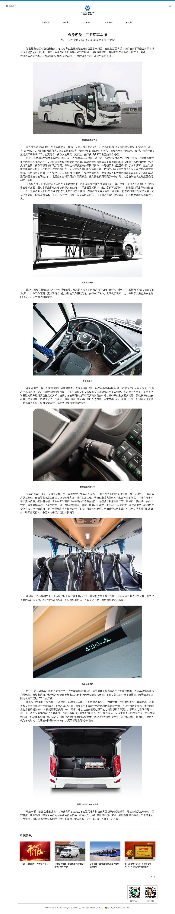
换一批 (153, 877)
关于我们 (129, 22)
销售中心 (66, 22)
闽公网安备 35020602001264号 (119, 908)
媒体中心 (87, 22)
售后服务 (108, 22)
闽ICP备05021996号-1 (94, 908)
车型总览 (45, 22)
